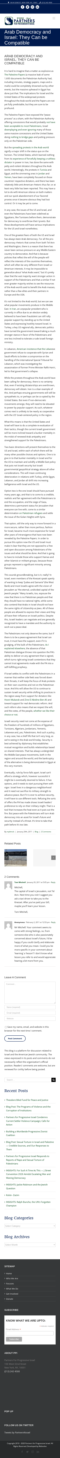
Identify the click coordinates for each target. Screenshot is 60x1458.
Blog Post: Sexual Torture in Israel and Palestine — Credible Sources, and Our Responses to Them (30, 1145)
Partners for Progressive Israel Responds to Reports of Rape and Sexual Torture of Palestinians (27, 1160)
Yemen (7, 177)
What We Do (12, 1288)
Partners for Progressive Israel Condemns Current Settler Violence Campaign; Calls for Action (28, 1121)
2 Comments (46, 831)
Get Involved (12, 1293)
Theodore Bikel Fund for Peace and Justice (27, 1099)
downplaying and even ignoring (20, 129)
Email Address (13, 1329)
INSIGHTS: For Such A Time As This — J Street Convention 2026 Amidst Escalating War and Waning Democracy (28, 1174)
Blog (36, 831)
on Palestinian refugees (31, 513)
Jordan (41, 173)
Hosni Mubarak (12, 699)
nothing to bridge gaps (22, 137)
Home (9, 1273)
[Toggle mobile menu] (54, 18)
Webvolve (43, 1446)
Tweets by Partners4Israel (17, 1432)
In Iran (13, 308)
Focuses (10, 1283)
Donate (9, 1298)
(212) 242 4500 (47, 2)
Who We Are (12, 1278)
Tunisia (43, 169)
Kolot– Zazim (12, 1195)
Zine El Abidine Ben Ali (36, 699)
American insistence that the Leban (34, 348)
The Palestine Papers (14, 74)
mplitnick (10, 831)
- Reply (52, 882)
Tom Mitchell (20, 882)
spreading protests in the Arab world (30, 147)
